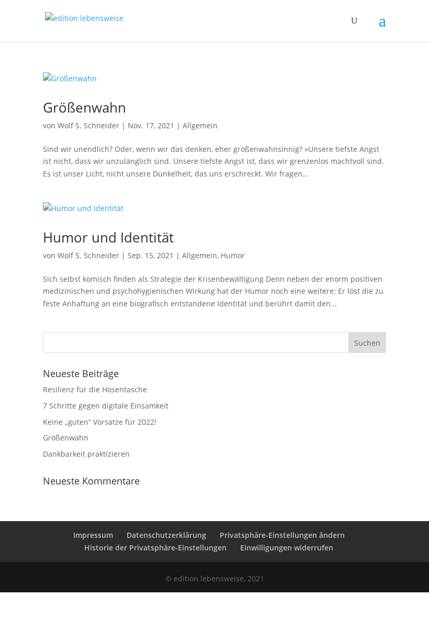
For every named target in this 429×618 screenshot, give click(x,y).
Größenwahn (84, 107)
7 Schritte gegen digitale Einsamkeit (105, 406)
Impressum (93, 535)
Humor (233, 255)
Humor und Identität (108, 237)
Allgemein (200, 125)
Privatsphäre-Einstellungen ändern (282, 535)
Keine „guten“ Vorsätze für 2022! (99, 422)
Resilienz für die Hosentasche (95, 389)
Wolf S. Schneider (88, 125)
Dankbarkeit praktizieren (86, 454)
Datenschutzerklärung (166, 535)
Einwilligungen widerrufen (286, 548)
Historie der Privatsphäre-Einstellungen (155, 548)
